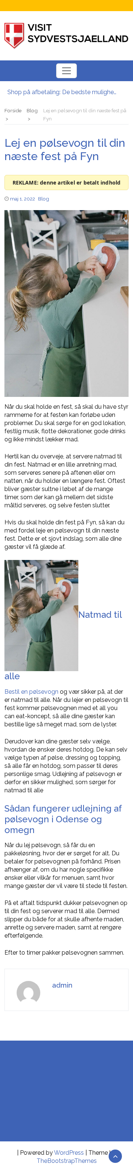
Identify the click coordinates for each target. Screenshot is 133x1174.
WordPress (69, 1152)
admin (62, 985)
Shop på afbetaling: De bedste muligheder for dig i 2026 (62, 92)
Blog (43, 199)
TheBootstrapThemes (67, 1160)
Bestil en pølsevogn (31, 691)
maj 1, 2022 (22, 199)
